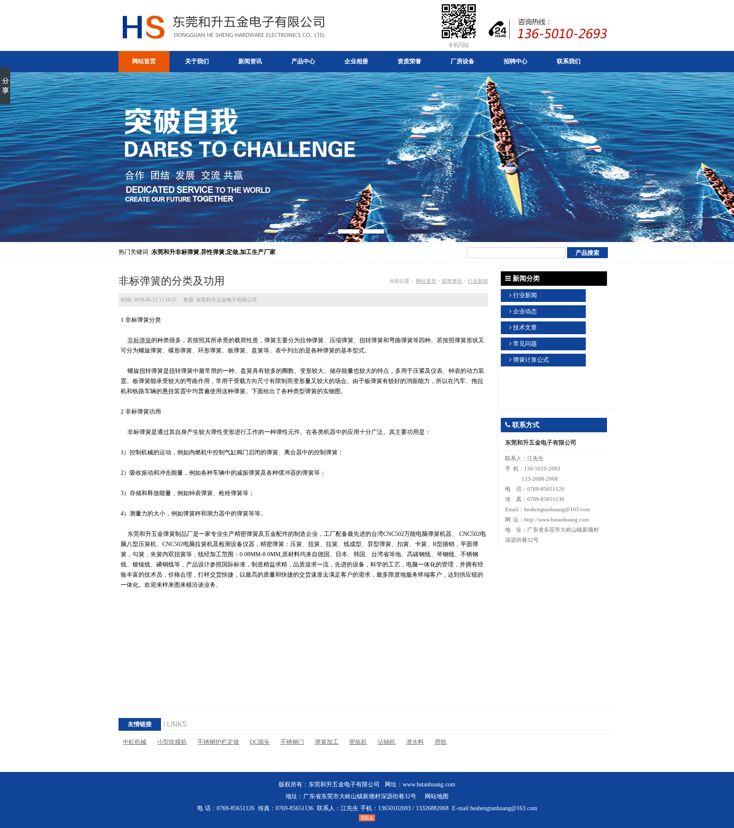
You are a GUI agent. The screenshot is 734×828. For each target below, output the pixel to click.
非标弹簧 (139, 340)
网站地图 (437, 796)
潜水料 (415, 742)
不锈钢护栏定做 (218, 742)
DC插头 (260, 742)
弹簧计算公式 (531, 360)
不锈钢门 (292, 742)
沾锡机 (386, 742)
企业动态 (525, 311)
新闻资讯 (452, 281)
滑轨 (440, 742)
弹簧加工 (327, 742)
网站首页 (426, 281)
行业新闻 (478, 281)
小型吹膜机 (172, 742)
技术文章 (525, 327)
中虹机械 (135, 742)
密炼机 (358, 742)
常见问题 (525, 344)
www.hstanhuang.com (429, 784)
